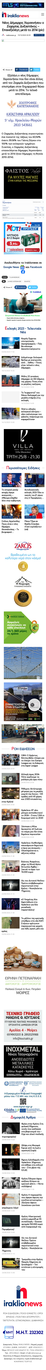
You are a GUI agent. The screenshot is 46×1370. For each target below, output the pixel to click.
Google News (11, 267)
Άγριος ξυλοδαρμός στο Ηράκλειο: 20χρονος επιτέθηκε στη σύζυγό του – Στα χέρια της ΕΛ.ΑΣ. (32, 1164)
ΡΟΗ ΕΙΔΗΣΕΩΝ (11, 1313)
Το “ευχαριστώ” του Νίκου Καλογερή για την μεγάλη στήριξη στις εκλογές (32, 396)
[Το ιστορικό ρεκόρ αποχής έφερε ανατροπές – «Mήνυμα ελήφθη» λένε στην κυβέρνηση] (12, 480)
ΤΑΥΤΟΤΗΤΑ (8, 1320)
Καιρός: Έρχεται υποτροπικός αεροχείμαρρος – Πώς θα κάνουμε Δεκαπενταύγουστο (31, 343)
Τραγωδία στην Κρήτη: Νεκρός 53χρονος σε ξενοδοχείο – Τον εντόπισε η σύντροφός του (32, 1264)
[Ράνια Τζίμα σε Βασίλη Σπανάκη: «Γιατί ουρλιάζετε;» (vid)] (34, 512)
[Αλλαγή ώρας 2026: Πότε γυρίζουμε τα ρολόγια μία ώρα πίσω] (11, 779)
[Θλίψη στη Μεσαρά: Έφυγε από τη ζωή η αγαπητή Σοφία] (11, 1150)
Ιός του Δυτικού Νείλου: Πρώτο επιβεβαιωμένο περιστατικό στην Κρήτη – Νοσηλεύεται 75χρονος (32, 885)
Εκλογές (27, 281)
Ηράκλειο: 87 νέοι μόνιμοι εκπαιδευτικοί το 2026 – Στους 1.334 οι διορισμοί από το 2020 (32, 814)
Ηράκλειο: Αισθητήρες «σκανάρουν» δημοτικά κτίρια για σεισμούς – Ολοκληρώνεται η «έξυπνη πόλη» (32, 847)
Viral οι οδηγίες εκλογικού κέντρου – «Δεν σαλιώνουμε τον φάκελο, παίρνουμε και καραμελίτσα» (32, 414)
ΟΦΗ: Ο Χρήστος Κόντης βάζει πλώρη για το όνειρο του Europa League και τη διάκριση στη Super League (32, 760)
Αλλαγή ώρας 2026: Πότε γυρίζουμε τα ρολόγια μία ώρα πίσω (31, 777)
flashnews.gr (14, 277)
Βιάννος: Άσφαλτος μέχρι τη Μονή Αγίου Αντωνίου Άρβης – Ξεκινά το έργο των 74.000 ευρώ (31, 866)
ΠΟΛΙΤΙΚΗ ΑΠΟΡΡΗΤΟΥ (27, 1317)
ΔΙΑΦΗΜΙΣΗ (37, 1320)
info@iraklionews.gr (33, 1353)
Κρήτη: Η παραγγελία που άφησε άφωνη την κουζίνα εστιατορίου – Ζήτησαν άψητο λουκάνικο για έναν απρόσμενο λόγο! (22, 1201)
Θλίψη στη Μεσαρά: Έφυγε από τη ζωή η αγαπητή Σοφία (31, 1148)
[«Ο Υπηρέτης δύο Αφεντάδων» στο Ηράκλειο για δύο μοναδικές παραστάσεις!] (11, 904)
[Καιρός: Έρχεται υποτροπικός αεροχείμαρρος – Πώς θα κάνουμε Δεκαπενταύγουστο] (11, 343)
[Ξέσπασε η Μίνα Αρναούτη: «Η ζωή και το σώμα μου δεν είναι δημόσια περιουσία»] (11, 831)
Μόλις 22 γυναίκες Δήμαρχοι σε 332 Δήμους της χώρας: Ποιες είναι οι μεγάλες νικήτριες (32, 380)
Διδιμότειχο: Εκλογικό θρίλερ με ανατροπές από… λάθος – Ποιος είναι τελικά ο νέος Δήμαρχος (31, 362)
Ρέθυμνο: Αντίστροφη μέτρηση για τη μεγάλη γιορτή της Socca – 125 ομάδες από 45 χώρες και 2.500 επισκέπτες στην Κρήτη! (22, 795)
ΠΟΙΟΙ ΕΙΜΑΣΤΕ (28, 1313)
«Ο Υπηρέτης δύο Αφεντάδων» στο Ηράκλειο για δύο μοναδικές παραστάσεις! (29, 904)
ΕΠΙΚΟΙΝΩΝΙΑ (23, 1320)
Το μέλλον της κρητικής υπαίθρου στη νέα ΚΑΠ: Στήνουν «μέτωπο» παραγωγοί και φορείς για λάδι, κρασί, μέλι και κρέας (23, 924)
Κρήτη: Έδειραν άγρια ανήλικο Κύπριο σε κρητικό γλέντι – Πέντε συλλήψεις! (32, 1182)
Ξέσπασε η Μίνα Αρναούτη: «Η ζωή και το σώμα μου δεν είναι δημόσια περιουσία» (31, 830)
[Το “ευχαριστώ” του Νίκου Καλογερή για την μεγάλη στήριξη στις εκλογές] (11, 397)
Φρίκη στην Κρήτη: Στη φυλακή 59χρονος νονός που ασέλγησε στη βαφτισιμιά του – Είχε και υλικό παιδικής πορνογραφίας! (23, 1130)
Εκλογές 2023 (39, 35)
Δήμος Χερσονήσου (14, 281)
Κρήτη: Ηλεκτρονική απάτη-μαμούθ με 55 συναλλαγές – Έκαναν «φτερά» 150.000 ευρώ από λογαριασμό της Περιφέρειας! (22, 1223)
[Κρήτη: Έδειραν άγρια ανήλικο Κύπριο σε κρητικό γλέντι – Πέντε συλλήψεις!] (11, 1183)
